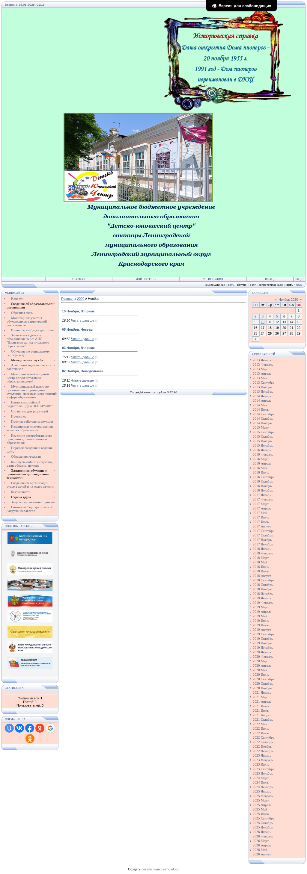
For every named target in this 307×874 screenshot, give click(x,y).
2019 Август (262, 629)
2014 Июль (261, 409)
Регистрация (213, 279)
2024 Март (261, 778)
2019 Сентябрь (263, 634)
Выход (270, 279)
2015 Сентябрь (263, 432)
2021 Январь (262, 692)
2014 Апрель (262, 400)
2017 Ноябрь (262, 540)
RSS (299, 284)
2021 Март (261, 697)
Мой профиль (146, 279)
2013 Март (261, 369)
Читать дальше (82, 320)
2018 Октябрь (263, 584)
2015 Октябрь (263, 436)
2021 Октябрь (263, 719)
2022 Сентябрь (263, 737)
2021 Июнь (261, 706)
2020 (80, 298)
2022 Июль (261, 733)
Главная (78, 279)
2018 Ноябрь (262, 589)
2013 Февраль (263, 364)
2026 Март (261, 841)
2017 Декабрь (263, 544)
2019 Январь (262, 598)
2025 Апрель (262, 805)
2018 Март (261, 558)
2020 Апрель (262, 665)
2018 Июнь (261, 566)
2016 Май (260, 468)
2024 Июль (261, 782)
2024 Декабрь (263, 787)
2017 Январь (262, 495)
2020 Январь (262, 652)
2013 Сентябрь (263, 382)
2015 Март (261, 427)
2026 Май (260, 850)
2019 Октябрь (263, 638)
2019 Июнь (261, 620)
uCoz (175, 869)
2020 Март (261, 661)
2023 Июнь (261, 764)
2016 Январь (262, 450)
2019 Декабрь (263, 647)
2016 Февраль (263, 454)
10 (262, 322)
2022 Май (260, 724)
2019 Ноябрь (262, 643)
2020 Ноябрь (262, 688)
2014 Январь (262, 396)
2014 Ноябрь (262, 423)
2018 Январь (262, 549)
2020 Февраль (263, 656)
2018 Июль (261, 571)
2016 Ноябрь (262, 486)
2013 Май (260, 378)
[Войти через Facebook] (29, 728)
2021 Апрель (262, 701)
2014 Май (260, 405)
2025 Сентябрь (263, 818)
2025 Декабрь (263, 827)
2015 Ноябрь (262, 441)
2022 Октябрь (263, 742)
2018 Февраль (263, 553)
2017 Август (262, 526)
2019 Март (261, 607)
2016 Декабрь (263, 490)
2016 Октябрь (263, 481)
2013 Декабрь (263, 391)
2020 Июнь (261, 674)
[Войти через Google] (50, 728)
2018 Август (262, 575)
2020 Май (260, 670)
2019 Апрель (262, 611)
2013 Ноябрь (262, 387)
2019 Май (260, 616)
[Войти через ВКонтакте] (19, 728)
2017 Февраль (263, 499)
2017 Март (261, 504)
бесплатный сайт (155, 869)
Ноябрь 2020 (288, 299)
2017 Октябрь (263, 535)
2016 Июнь (261, 472)
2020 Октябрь (263, 683)
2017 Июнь (261, 517)
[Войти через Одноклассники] (29, 738)
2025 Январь (262, 791)
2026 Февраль (263, 836)
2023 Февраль (263, 760)
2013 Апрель (262, 373)
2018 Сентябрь (263, 580)
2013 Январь (262, 360)
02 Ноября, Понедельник (82, 371)
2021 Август (262, 715)
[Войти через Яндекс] (39, 728)
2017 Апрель (262, 508)
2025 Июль (261, 814)
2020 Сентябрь (263, 679)
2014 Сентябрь (263, 414)
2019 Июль (261, 625)
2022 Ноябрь (262, 746)
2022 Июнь (261, 728)
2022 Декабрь (263, 751)
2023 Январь (262, 755)
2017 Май (260, 513)
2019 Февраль (263, 602)
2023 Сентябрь (263, 769)
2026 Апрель (262, 845)
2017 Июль (261, 522)
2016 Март (261, 459)
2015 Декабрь (263, 445)
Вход (298, 279)
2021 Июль (261, 710)
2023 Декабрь (263, 773)
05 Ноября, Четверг (78, 329)
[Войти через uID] (9, 728)
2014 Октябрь (263, 418)
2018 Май (260, 562)
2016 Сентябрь (263, 477)
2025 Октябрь (263, 823)
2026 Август (262, 854)
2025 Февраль (263, 796)
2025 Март (261, 800)
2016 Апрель (262, 463)
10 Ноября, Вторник (78, 311)
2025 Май (260, 809)
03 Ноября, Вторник (78, 348)
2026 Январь (262, 832)
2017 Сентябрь (263, 531)
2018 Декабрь (263, 593)
